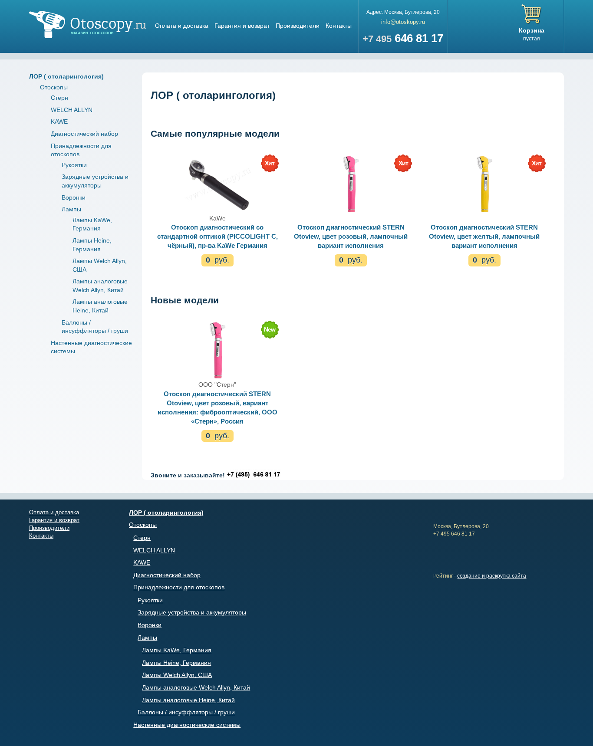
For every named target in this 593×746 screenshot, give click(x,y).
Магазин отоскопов (87, 24)
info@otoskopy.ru (403, 22)
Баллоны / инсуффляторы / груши (186, 712)
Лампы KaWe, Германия (176, 650)
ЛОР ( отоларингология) (66, 76)
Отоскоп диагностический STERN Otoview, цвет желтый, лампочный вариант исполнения (484, 236)
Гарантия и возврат (242, 25)
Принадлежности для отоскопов (178, 587)
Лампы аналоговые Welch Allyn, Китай (196, 687)
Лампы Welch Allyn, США (177, 674)
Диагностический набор (84, 133)
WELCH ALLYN (71, 109)
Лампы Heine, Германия (176, 662)
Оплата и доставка (181, 25)
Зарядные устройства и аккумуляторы (192, 612)
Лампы (71, 209)
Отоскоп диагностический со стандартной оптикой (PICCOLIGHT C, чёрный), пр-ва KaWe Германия (217, 236)
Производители (298, 25)
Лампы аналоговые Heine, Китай (188, 700)
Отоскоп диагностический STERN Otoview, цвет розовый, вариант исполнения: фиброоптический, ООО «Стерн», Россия (217, 407)
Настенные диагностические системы (186, 724)
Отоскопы (54, 87)
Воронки (74, 197)
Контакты (339, 25)
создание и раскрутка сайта (491, 576)
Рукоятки (74, 164)
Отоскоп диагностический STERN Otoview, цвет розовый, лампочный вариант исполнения (351, 236)
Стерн (59, 97)
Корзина (531, 30)
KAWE (59, 121)
